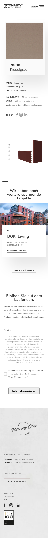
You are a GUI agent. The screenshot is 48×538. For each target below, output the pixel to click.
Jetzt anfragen (16, 481)
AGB (5, 499)
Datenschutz (9, 496)
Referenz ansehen (17, 250)
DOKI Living (18, 236)
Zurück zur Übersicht (24, 270)
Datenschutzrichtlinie (24, 362)
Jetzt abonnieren (24, 391)
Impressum (8, 494)
